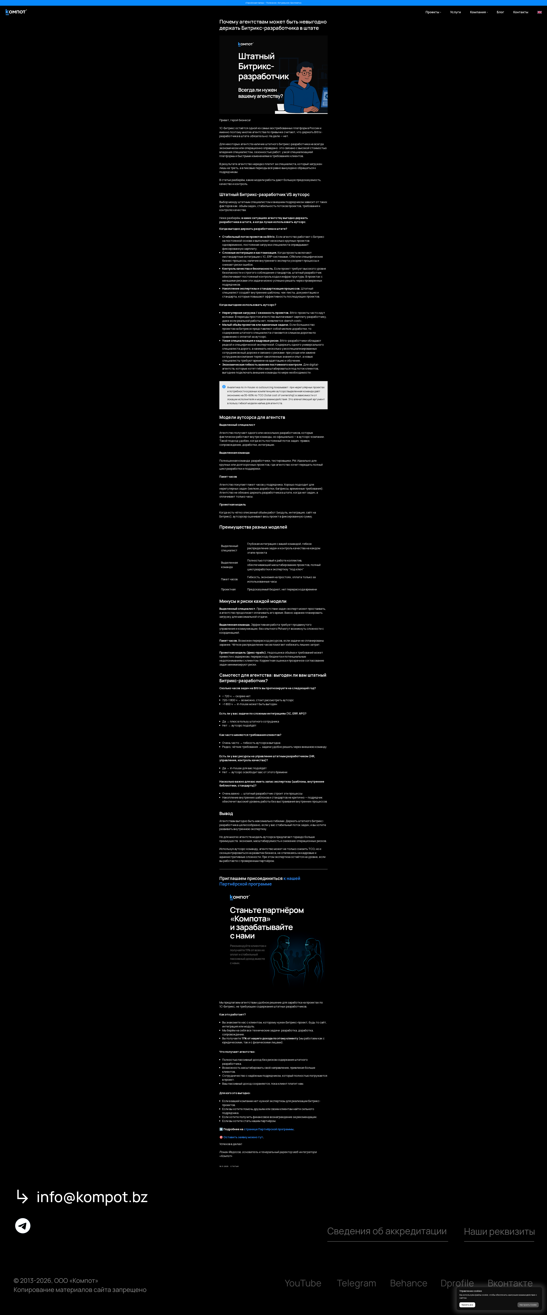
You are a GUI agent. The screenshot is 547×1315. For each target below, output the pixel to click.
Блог (500, 12)
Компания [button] (478, 12)
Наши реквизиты (499, 1231)
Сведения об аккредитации (387, 1231)
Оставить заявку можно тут (243, 1137)
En (539, 12)
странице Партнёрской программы (268, 1129)
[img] (23, 1226)
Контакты (520, 12)
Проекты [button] (432, 12)
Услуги (455, 12)
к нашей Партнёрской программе (259, 881)
